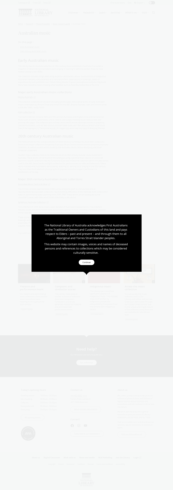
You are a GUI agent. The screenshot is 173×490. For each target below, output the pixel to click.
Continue (86, 262)
